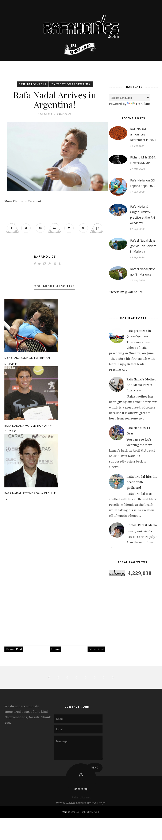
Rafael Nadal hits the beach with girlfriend (142, 482)
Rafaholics (45, 256)
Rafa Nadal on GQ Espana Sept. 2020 (142, 183)
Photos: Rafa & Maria (142, 525)
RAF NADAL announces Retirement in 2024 (143, 134)
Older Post (96, 649)
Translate (143, 104)
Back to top (81, 789)
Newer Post (13, 649)
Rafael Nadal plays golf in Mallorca (142, 271)
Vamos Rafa (69, 811)
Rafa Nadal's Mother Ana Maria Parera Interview (141, 384)
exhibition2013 (32, 84)
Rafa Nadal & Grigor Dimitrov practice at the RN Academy (142, 214)
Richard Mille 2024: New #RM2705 (143, 160)
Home (55, 649)
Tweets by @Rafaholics (126, 292)
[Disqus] (54, 571)
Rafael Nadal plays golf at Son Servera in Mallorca (143, 245)
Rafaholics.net (81, 797)
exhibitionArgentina (70, 84)
